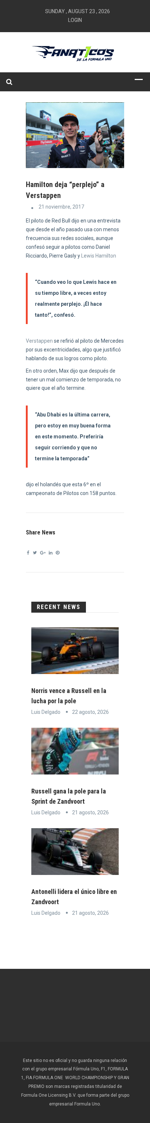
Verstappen (40, 341)
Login (75, 20)
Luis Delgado (45, 712)
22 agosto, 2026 (90, 712)
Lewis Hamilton (98, 256)
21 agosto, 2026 (90, 812)
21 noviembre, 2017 (61, 207)
